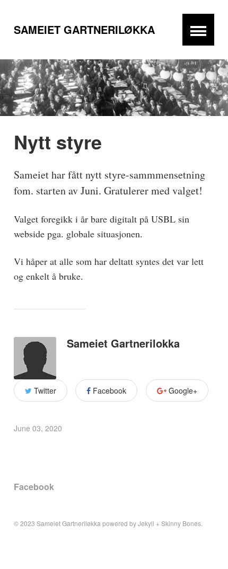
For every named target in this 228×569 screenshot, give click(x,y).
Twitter (44, 390)
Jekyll (146, 523)
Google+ (181, 390)
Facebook (108, 390)
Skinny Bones (181, 523)
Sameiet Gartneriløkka (84, 29)
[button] (198, 30)
